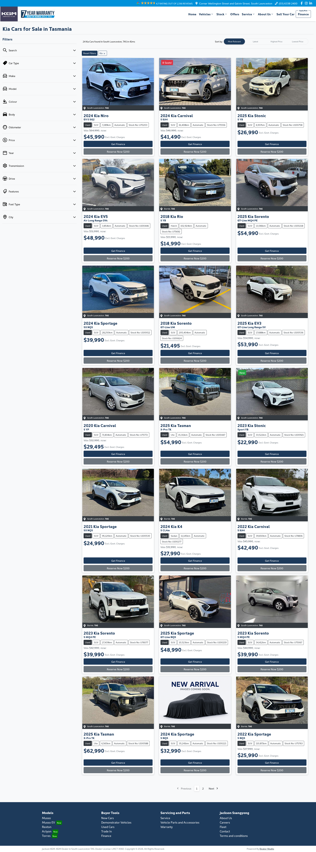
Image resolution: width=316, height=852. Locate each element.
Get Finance (118, 144)
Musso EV (48, 822)
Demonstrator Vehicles (116, 822)
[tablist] (266, 41)
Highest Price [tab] (276, 41)
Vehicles (205, 14)
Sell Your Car (285, 14)
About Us (264, 14)
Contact (225, 831)
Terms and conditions (234, 836)
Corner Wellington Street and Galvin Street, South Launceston (235, 3)
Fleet (223, 827)
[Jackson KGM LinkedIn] (311, 3)
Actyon (46, 831)
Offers (234, 14)
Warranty (166, 827)
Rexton (46, 827)
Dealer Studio (267, 848)
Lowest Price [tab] (297, 41)
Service (247, 14)
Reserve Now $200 (118, 151)
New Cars (107, 818)
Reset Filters (89, 53)
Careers (225, 822)
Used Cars (107, 827)
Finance (303, 14)
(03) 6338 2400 (288, 3)
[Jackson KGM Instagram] (307, 3)
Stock (220, 14)
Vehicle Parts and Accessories (179, 822)
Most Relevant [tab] (234, 41)
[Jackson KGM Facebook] (302, 3)
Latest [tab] (255, 41)
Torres (46, 836)
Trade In (106, 831)
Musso (46, 818)
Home (192, 14)
